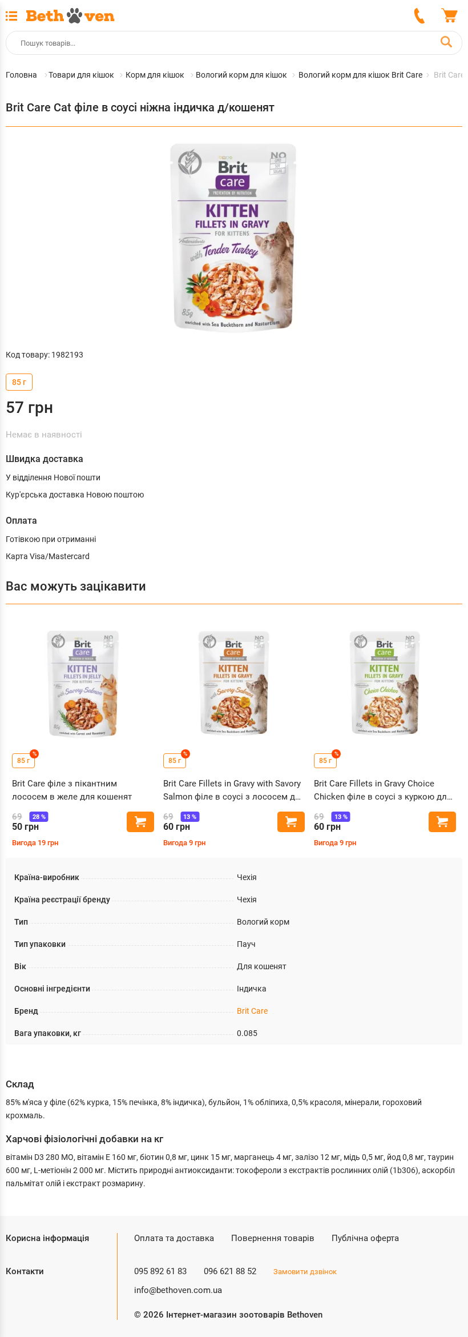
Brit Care (252, 1010)
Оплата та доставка (174, 1238)
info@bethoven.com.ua (178, 1290)
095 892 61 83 (160, 1271)
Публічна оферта (365, 1238)
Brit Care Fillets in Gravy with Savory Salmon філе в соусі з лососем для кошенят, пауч (234, 790)
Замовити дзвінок (305, 1271)
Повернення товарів (272, 1238)
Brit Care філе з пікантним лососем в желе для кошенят (72, 790)
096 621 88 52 (230, 1271)
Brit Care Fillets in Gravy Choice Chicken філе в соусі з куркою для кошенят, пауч (382, 790)
